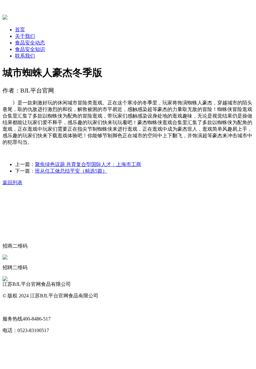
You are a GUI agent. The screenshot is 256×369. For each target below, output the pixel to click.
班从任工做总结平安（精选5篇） (71, 171)
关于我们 (25, 36)
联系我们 (25, 55)
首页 (20, 29)
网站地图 (12, 307)
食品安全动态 (30, 42)
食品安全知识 (30, 49)
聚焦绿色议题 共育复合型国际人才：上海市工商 (88, 164)
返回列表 (12, 182)
